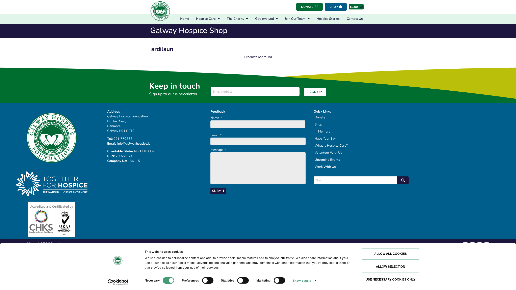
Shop (318, 124)
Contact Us (355, 19)
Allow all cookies (390, 253)
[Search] (403, 180)
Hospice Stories (328, 19)
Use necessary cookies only (390, 279)
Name (216, 118)
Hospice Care (206, 19)
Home (184, 19)
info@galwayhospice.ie (134, 143)
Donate (320, 117)
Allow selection (390, 266)
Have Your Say (325, 138)
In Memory (322, 131)
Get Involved (264, 19)
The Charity (235, 19)
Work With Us (325, 167)
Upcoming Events (327, 159)
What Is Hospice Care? (331, 145)
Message (218, 150)
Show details (302, 280)
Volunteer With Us (328, 152)
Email (216, 135)
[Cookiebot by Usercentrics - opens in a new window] (118, 282)
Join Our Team (295, 19)
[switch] (207, 280)
